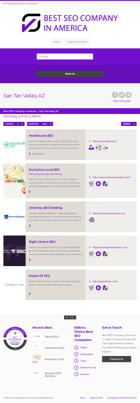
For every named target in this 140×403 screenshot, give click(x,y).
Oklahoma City (88, 367)
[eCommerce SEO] (91, 183)
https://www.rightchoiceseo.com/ (110, 247)
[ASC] (134, 124)
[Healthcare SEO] (105, 147)
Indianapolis (86, 354)
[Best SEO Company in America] (70, 23)
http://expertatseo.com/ (105, 281)
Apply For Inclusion (77, 42)
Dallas (83, 347)
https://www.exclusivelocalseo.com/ (111, 177)
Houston (84, 374)
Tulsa (83, 360)
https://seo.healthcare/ (105, 141)
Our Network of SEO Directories (122, 398)
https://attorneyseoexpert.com (109, 213)
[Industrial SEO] (98, 183)
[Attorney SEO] (91, 220)
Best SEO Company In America (19, 111)
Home (57, 42)
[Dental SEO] (91, 147)
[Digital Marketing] (98, 147)
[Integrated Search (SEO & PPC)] (105, 183)
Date (45, 124)
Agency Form (96, 398)
